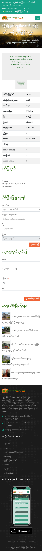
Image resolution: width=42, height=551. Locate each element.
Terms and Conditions (26, 542)
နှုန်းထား (5, 278)
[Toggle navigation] (37, 18)
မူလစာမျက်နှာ (6, 2)
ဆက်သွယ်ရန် (31, 2)
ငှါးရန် (5, 448)
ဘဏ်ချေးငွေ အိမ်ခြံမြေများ (13, 452)
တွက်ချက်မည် (33, 299)
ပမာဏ (4, 259)
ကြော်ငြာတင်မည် (22, 11)
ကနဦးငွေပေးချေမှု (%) (9, 269)
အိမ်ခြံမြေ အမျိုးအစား (9, 215)
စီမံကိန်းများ (7, 456)
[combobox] (21, 209)
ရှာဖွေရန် (35, 244)
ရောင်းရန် (6, 443)
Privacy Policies (13, 542)
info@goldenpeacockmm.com (15, 8)
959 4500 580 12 (17, 5)
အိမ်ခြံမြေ (35, 40)
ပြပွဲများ (6, 469)
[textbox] (20, 209)
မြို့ (3, 224)
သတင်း (6, 464)
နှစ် (3, 288)
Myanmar (8, 11)
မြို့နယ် (4, 234)
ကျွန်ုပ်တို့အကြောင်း (19, 2)
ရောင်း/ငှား (5, 205)
